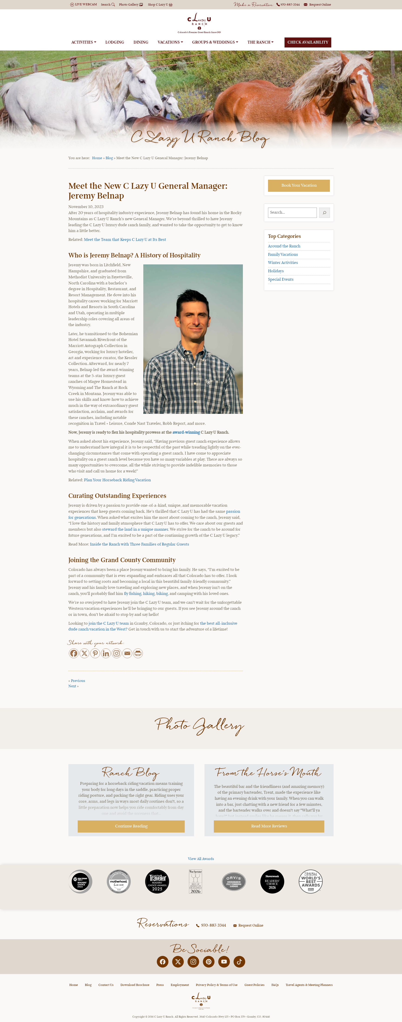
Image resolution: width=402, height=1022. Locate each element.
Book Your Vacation (299, 185)
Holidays (276, 271)
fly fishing (132, 594)
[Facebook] (74, 653)
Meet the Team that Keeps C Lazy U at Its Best (125, 240)
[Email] (127, 653)
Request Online (250, 926)
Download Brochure (135, 985)
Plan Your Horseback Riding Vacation (117, 480)
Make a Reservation (254, 5)
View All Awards (201, 859)
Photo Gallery (201, 725)
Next (72, 686)
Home (97, 158)
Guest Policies (255, 985)
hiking (148, 594)
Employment (180, 985)
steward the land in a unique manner (135, 529)
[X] (84, 653)
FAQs (275, 985)
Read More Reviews (269, 826)
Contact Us (106, 985)
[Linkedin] (106, 653)
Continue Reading (131, 826)
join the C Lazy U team (109, 623)
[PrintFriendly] (138, 653)
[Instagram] (116, 653)
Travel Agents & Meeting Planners (309, 985)
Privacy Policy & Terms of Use (217, 985)
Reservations (164, 924)
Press (160, 985)
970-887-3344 (213, 925)
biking (162, 594)
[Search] (324, 213)
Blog (109, 158)
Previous (78, 681)
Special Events (281, 279)
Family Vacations (283, 255)
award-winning (186, 432)
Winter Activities (283, 263)
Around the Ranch (284, 246)
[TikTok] (239, 962)
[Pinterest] (95, 653)
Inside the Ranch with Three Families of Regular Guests (139, 544)
